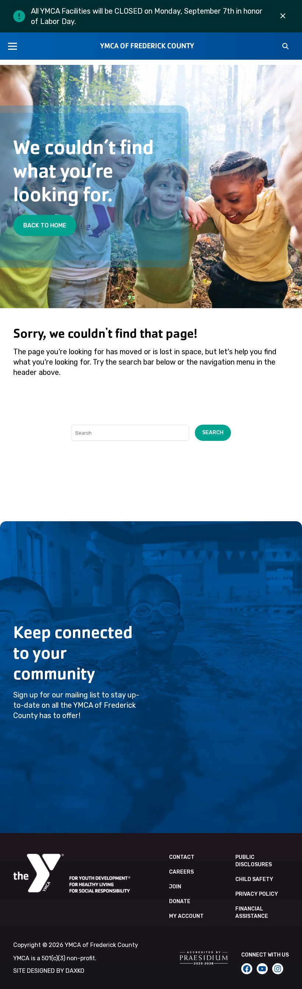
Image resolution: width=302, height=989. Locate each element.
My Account (186, 916)
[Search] (285, 47)
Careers (181, 872)
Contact (181, 857)
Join (175, 887)
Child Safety (254, 879)
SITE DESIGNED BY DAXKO (48, 970)
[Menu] (12, 46)
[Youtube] (262, 968)
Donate (179, 901)
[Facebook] (246, 968)
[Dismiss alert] (283, 16)
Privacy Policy (256, 894)
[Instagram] (277, 968)
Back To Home (44, 225)
